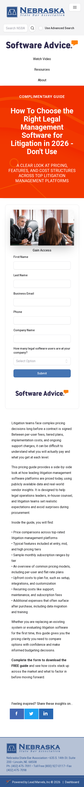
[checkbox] (40, 28)
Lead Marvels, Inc (39, 782)
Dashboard (72, 782)
